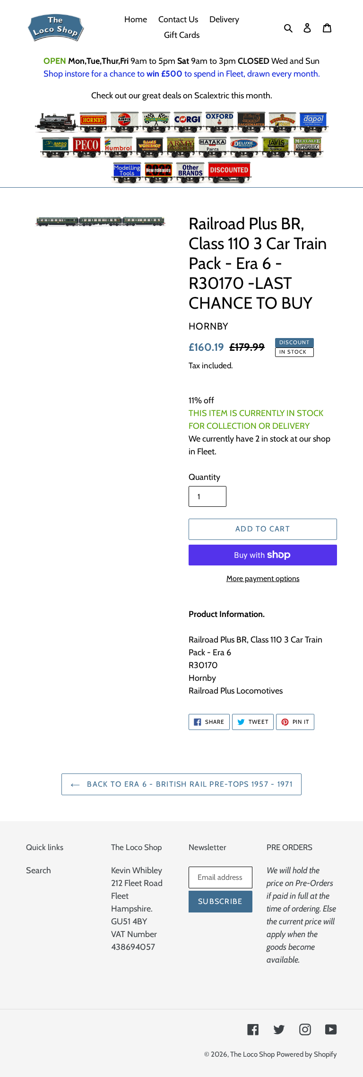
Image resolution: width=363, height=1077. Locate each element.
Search (38, 870)
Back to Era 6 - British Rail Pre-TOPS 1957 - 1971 (189, 784)
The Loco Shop (252, 1054)
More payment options (263, 578)
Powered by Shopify (307, 1054)
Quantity (204, 477)
